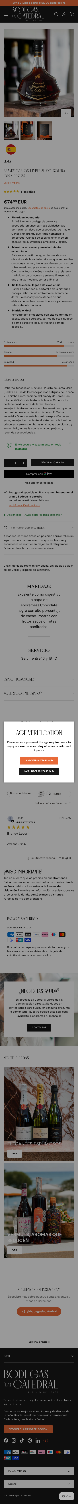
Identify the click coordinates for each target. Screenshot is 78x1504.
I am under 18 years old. (39, 771)
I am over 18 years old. (39, 760)
